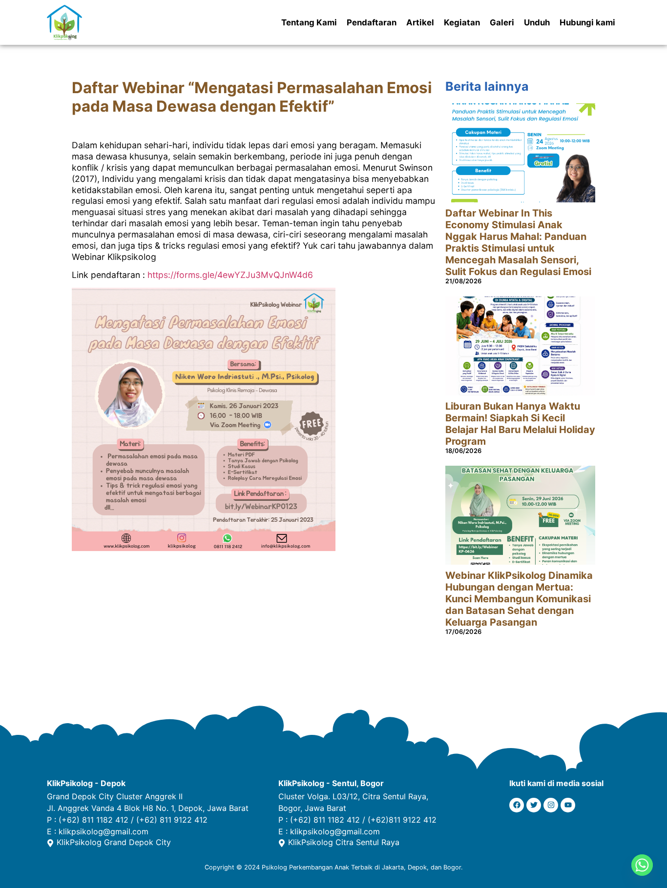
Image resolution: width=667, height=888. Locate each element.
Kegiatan (462, 22)
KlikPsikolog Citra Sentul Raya (343, 842)
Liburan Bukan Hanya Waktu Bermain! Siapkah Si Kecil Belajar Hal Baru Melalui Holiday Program (520, 423)
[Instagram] (550, 805)
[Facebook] (516, 805)
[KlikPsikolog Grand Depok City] (50, 843)
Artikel (420, 22)
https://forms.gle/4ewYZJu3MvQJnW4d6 (230, 275)
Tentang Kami (309, 22)
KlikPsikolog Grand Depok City (114, 842)
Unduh (537, 22)
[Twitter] (533, 805)
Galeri (502, 22)
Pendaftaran (371, 22)
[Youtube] (568, 805)
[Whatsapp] (642, 865)
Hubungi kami (587, 22)
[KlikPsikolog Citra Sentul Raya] (282, 843)
